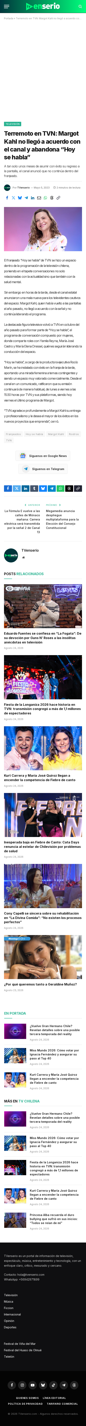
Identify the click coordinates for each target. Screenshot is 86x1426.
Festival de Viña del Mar (20, 1343)
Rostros (74, 434)
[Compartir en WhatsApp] (45, 198)
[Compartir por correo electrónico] (39, 198)
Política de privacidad (25, 1403)
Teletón (9, 1356)
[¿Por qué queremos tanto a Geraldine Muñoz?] (43, 957)
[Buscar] (80, 6)
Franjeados (13, 434)
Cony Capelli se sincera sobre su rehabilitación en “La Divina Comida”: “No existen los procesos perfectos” (43, 917)
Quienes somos (27, 1397)
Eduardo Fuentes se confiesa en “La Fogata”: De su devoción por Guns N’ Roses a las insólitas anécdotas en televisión (42, 637)
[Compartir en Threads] (52, 198)
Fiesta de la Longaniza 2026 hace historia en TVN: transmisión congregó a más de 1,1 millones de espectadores (42, 709)
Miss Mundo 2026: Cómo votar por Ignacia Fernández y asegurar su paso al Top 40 (54, 1054)
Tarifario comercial (62, 1403)
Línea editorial (54, 1397)
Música (8, 1301)
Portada (8, 18)
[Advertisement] (43, 70)
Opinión (9, 1321)
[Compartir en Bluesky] (20, 198)
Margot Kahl (56, 434)
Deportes (10, 1327)
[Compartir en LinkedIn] (33, 198)
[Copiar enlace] (58, 198)
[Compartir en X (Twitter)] (13, 198)
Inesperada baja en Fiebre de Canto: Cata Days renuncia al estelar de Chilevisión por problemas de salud (42, 846)
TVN (9, 440)
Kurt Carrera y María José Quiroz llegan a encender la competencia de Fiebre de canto (39, 777)
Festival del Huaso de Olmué (23, 1350)
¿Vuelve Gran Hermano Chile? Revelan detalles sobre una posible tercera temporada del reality (55, 1030)
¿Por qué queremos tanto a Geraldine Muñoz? (40, 984)
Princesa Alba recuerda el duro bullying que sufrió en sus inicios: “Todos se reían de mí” (54, 1219)
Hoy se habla (34, 434)
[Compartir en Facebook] (7, 198)
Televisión (13, 124)
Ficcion (8, 1308)
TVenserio (23, 187)
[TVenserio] (42, 6)
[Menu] (6, 6)
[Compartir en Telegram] (26, 198)
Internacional (12, 1314)
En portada (15, 1013)
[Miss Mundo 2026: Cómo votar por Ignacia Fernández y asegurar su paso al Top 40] (15, 1055)
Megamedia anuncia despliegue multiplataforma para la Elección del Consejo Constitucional (62, 519)
